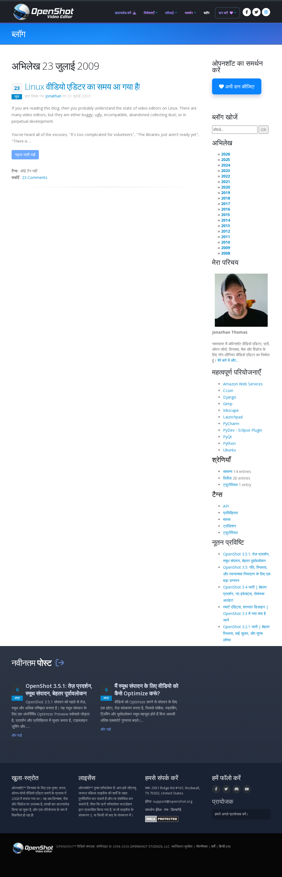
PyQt (227, 436)
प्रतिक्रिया (230, 512)
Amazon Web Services (243, 383)
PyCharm (231, 423)
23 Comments (34, 177)
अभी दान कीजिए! (239, 86)
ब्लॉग (206, 12)
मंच (166, 809)
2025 (225, 159)
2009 (225, 247)
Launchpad (233, 417)
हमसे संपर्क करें (161, 777)
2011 (225, 236)
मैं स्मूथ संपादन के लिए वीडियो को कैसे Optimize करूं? (146, 689)
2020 (225, 187)
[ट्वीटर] (256, 12)
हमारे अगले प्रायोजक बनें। (231, 814)
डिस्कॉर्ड (176, 809)
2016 (225, 209)
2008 (225, 253)
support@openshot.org (172, 801)
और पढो (17, 735)
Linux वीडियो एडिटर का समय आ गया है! (82, 86)
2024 (225, 165)
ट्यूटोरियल (230, 484)
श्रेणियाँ (221, 459)
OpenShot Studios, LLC (150, 846)
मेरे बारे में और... (228, 360)
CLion (228, 390)
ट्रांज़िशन (229, 526)
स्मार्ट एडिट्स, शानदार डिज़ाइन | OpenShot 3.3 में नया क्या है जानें (245, 613)
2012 (225, 231)
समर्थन (189, 12)
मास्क (227, 519)
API (226, 506)
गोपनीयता (202, 846)
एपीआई (169, 12)
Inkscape (231, 410)
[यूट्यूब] (247, 789)
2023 (225, 170)
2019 (225, 192)
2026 (225, 154)
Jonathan (53, 96)
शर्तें (213, 846)
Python (229, 443)
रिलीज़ (227, 478)
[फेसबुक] (247, 12)
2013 (225, 225)
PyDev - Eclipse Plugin (242, 430)
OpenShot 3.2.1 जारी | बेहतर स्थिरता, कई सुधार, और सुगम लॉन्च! (246, 633)
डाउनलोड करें (123, 12)
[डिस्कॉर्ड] (236, 789)
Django (229, 397)
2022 (225, 176)
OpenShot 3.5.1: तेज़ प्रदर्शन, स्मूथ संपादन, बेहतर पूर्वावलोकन (59, 689)
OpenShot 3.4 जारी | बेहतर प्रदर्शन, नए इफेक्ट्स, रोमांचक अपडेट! (245, 593)
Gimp (227, 403)
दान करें (224, 12)
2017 (225, 203)
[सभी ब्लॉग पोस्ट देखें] (60, 662)
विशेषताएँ (149, 12)
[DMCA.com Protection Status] (161, 818)
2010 (225, 242)
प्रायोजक (222, 801)
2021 (225, 181)
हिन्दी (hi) (225, 846)
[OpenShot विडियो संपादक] (32, 847)
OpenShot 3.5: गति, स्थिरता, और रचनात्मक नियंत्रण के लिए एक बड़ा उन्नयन (246, 574)
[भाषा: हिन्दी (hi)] (266, 12)
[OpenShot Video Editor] (43, 11)
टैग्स (217, 494)
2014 (225, 220)
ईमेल (159, 809)
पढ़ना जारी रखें (25, 154)
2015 (225, 214)
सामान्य (227, 471)
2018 (225, 198)
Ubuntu (229, 450)
